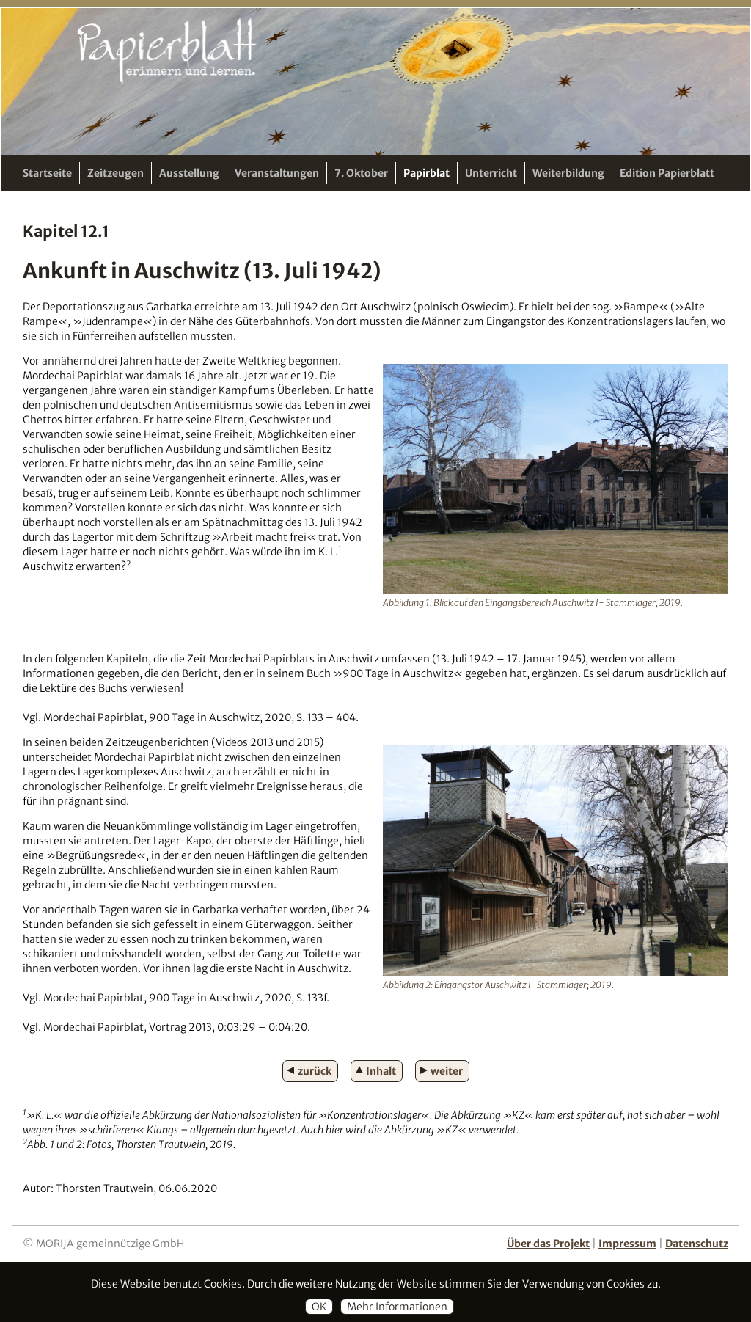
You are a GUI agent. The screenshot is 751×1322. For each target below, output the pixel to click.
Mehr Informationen (397, 1306)
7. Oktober (361, 173)
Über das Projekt (548, 1243)
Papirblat (426, 173)
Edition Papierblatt (667, 173)
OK (319, 1306)
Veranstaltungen (277, 173)
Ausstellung (189, 173)
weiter (447, 1071)
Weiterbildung (568, 173)
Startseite (47, 173)
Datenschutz (696, 1243)
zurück (314, 1071)
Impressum (627, 1243)
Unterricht (491, 173)
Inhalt (381, 1071)
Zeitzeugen (115, 173)
